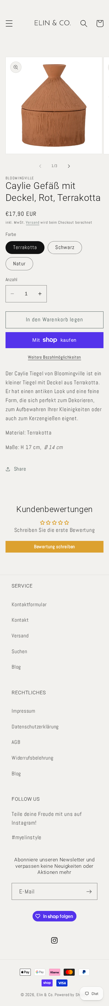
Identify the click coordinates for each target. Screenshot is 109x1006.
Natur (19, 263)
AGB (16, 742)
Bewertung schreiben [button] (54, 547)
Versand (32, 222)
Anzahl (12, 279)
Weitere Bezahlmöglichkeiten (54, 357)
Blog (16, 667)
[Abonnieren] (89, 891)
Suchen (19, 651)
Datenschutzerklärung (35, 726)
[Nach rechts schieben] (68, 166)
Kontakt (20, 620)
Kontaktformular (29, 604)
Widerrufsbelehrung (32, 758)
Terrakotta (25, 247)
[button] (9, 23)
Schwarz (64, 247)
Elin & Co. (46, 994)
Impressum (23, 711)
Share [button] (20, 469)
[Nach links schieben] (40, 166)
